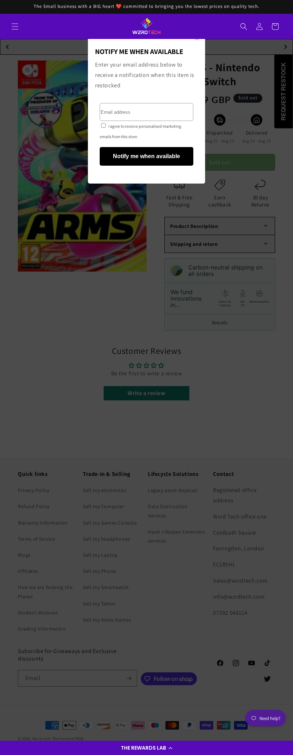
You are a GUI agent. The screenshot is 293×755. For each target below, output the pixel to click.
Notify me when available (146, 156)
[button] (146, 748)
